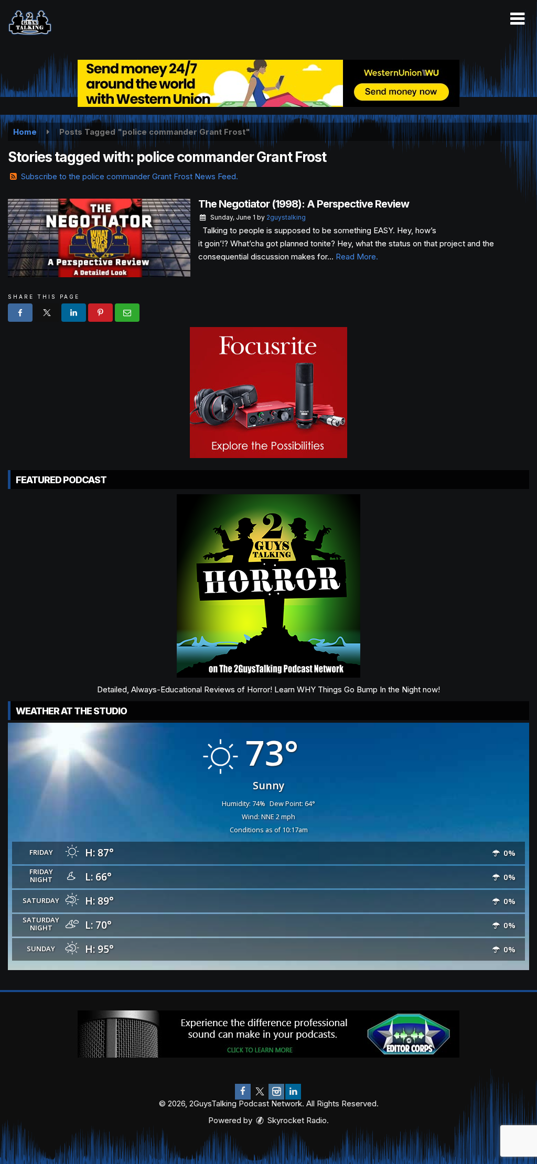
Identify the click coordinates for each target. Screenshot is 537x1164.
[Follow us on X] (259, 1092)
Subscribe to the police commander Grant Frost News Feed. (129, 176)
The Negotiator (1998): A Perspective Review (303, 204)
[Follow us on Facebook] (243, 1092)
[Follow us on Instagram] (276, 1092)
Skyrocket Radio (296, 1120)
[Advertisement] (268, 83)
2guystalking (286, 217)
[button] (517, 18)
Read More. (357, 257)
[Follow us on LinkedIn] (293, 1092)
